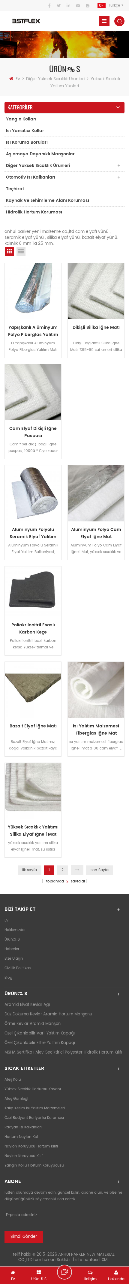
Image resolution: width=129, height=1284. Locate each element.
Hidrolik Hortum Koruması (34, 212)
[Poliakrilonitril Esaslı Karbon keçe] (33, 591)
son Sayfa (100, 870)
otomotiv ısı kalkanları (30, 177)
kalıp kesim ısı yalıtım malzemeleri (34, 1108)
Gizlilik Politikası (18, 968)
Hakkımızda (14, 930)
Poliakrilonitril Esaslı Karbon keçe (33, 629)
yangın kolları (21, 119)
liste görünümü (21, 251)
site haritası (86, 1260)
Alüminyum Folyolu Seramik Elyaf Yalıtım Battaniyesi (33, 533)
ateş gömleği (16, 1099)
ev (18, 78)
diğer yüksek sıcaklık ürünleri (56, 78)
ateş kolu (12, 1079)
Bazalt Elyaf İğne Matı (33, 726)
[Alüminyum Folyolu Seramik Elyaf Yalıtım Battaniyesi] (33, 493)
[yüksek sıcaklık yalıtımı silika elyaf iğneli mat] (33, 791)
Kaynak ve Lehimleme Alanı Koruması (47, 200)
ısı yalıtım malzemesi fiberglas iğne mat (96, 730)
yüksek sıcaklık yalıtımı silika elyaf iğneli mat (33, 831)
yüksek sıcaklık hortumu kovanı (32, 1089)
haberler (11, 949)
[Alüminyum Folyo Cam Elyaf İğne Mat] (96, 493)
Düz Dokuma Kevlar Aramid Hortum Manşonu (48, 1014)
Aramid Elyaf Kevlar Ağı (27, 1005)
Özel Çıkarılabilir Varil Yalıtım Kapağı (39, 1033)
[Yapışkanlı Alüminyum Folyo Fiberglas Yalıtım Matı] (33, 291)
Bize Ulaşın (13, 958)
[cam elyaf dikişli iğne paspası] (33, 392)
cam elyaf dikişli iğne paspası (33, 432)
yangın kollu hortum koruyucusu (34, 1165)
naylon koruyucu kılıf (23, 1156)
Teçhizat (15, 188)
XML (105, 1260)
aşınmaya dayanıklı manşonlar (40, 154)
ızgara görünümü (9, 251)
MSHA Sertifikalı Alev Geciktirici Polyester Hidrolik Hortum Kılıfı (63, 1052)
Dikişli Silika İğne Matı (96, 327)
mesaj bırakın (64, 1272)
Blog (8, 978)
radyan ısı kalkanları (23, 1127)
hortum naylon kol (21, 1137)
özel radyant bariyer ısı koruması (34, 1118)
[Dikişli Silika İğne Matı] (96, 291)
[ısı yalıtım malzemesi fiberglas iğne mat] (96, 690)
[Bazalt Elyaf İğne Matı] (33, 690)
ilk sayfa (29, 870)
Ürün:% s (12, 939)
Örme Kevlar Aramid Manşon (32, 1024)
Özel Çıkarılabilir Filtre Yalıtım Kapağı (39, 1043)
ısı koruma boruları (27, 142)
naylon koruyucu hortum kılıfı (31, 1146)
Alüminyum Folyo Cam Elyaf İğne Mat (96, 533)
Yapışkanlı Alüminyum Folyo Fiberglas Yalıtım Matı (33, 331)
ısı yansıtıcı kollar (25, 130)
